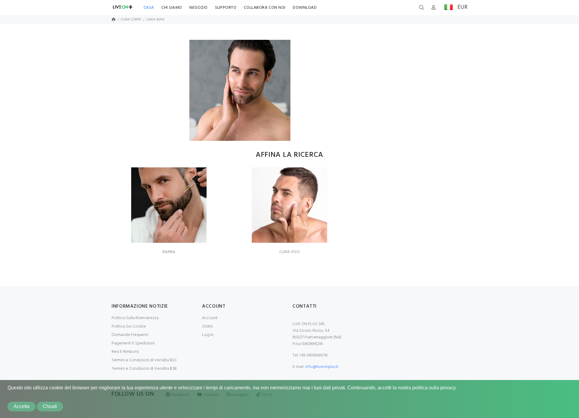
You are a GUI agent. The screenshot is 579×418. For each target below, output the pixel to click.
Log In (208, 334)
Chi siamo (171, 7)
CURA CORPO (131, 20)
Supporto (225, 7)
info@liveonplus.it (321, 366)
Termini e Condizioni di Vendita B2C (144, 360)
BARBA (169, 252)
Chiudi (50, 406)
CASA (149, 7)
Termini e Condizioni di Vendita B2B (144, 368)
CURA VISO (289, 252)
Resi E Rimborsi (125, 351)
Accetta (22, 406)
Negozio (198, 7)
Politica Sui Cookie (129, 326)
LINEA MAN (155, 20)
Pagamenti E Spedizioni (133, 343)
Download (305, 7)
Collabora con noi (265, 7)
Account (210, 318)
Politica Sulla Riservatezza (135, 318)
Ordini (207, 326)
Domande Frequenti (130, 334)
